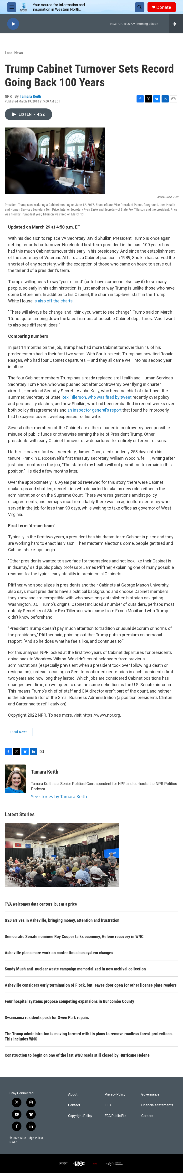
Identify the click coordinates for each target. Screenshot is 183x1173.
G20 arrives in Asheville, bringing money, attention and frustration (62, 920)
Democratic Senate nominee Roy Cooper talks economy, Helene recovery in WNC (74, 936)
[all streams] (176, 23)
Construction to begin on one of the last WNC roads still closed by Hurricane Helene (77, 1055)
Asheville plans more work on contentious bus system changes (59, 952)
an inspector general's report (94, 410)
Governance (150, 1094)
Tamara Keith (30, 96)
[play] (13, 24)
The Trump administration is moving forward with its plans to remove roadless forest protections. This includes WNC (89, 1036)
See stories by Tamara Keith (59, 796)
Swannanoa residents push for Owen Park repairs (47, 1017)
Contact (74, 1105)
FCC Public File (115, 1116)
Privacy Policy (115, 1094)
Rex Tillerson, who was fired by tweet (96, 397)
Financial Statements (157, 1105)
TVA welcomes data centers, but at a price (41, 904)
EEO (108, 1105)
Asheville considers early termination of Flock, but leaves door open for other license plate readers (91, 985)
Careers (147, 1116)
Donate (163, 7)
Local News (14, 52)
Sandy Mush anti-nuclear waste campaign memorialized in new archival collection (75, 968)
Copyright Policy (80, 1116)
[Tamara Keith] (15, 779)
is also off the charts (53, 300)
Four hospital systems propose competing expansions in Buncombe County (69, 1001)
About (72, 1094)
